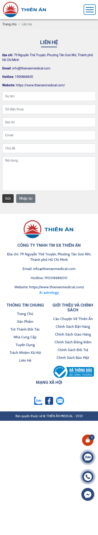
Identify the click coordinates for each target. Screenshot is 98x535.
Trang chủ (25, 314)
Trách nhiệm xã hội (25, 352)
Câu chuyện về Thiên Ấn (73, 319)
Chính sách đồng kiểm (72, 342)
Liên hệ (25, 360)
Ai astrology (49, 292)
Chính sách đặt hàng (73, 326)
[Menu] (90, 9)
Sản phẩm (25, 321)
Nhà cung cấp (25, 337)
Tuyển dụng (25, 345)
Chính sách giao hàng (73, 334)
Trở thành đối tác (25, 329)
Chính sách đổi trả (72, 350)
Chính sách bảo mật (73, 357)
